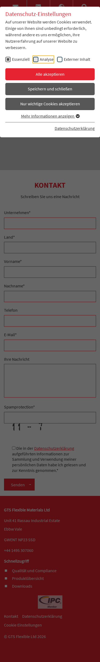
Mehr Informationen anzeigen (48, 116)
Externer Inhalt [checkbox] (77, 59)
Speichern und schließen (50, 88)
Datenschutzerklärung (75, 128)
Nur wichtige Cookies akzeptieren (50, 103)
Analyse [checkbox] (47, 59)
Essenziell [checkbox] (21, 59)
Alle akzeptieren (50, 74)
